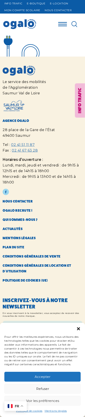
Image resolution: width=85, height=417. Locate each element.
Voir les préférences (42, 401)
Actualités (13, 229)
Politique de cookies (29, 410)
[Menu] (62, 23)
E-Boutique (36, 3)
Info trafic (13, 3)
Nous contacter (58, 10)
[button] (78, 328)
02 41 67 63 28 (25, 150)
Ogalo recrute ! (18, 210)
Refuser (42, 389)
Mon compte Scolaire (22, 10)
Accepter (42, 377)
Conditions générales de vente (32, 256)
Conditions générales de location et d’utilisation (37, 268)
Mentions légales (56, 410)
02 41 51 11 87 (23, 145)
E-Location (59, 3)
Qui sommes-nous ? (20, 220)
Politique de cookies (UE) (25, 280)
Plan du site (13, 247)
